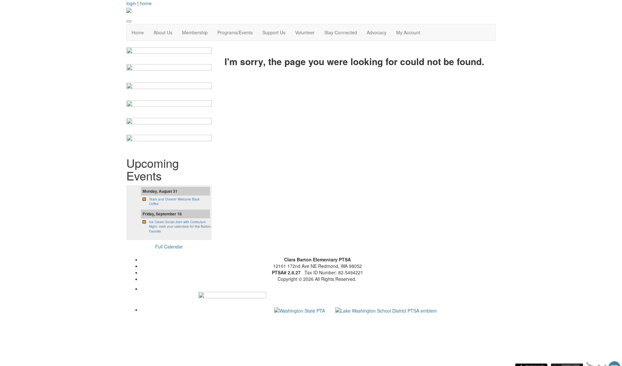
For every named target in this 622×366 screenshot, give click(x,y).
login (131, 3)
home (146, 3)
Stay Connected (340, 32)
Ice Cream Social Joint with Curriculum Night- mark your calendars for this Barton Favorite (180, 227)
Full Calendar (169, 246)
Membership (195, 32)
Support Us (273, 32)
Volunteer (305, 32)
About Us (163, 32)
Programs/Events (235, 32)
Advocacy (376, 32)
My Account (408, 32)
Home (138, 32)
